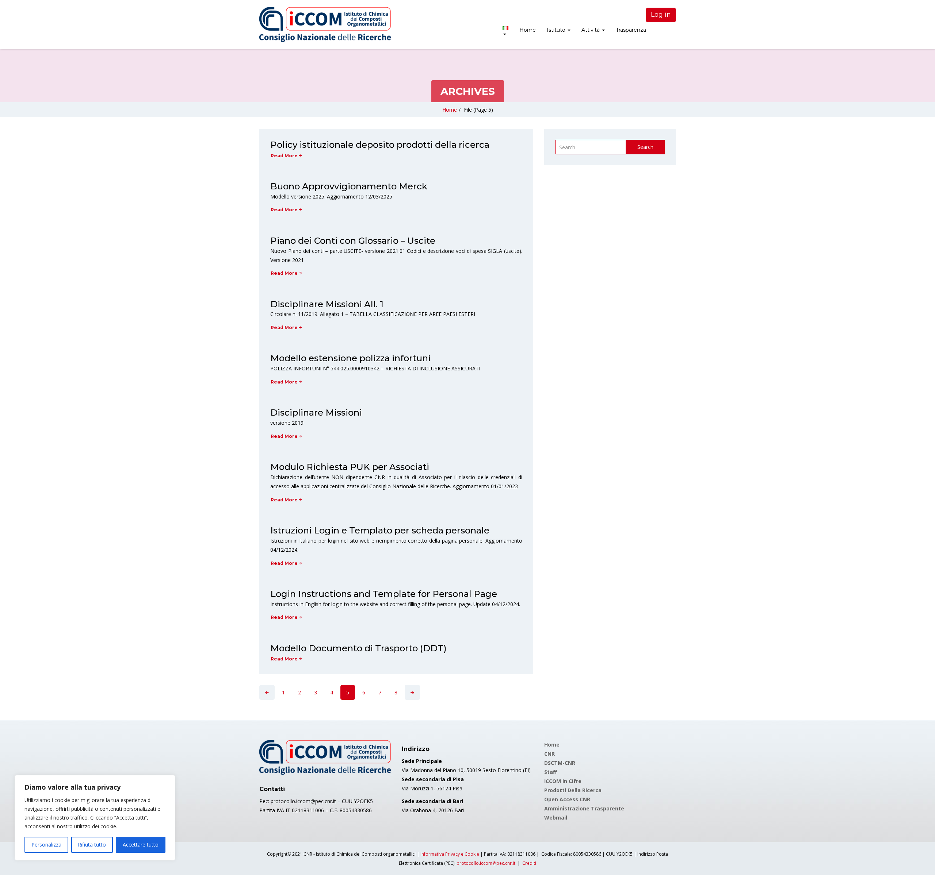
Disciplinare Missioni (316, 412)
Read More (284, 155)
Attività (591, 30)
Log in (661, 15)
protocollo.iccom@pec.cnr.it (486, 863)
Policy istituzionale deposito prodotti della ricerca (379, 144)
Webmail (555, 817)
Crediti (529, 863)
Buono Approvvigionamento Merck (348, 186)
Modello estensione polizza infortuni (350, 358)
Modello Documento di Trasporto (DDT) (358, 648)
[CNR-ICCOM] (325, 24)
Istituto (557, 30)
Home (527, 30)
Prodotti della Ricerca (573, 790)
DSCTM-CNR (559, 762)
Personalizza (46, 844)
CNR (549, 753)
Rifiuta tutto (92, 844)
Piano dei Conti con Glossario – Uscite (352, 240)
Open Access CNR (567, 799)
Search (645, 146)
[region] (95, 817)
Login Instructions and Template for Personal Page (383, 594)
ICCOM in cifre (562, 781)
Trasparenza (631, 30)
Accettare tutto (141, 844)
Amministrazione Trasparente (584, 808)
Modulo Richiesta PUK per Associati (349, 467)
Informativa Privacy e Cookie (449, 854)
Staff (550, 771)
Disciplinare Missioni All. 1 (326, 304)
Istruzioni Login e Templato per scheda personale (379, 530)
